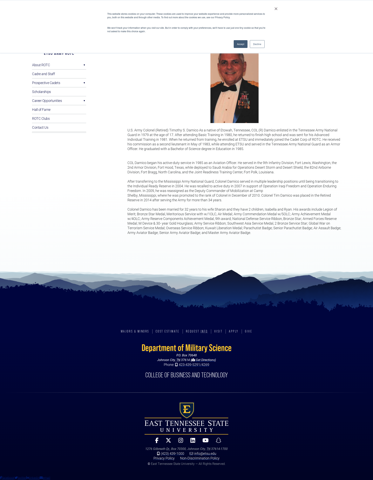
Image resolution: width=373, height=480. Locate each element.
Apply (234, 331)
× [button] (276, 7)
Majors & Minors (135, 331)
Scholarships (41, 91)
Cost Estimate (168, 331)
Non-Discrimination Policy (200, 458)
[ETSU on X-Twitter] (166, 442)
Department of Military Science (187, 347)
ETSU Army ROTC (59, 53)
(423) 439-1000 (172, 453)
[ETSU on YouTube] (204, 442)
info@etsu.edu (205, 453)
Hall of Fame (41, 109)
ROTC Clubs (41, 118)
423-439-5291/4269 (194, 364)
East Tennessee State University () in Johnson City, (186, 418)
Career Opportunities (47, 100)
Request (197, 331)
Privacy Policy (164, 458)
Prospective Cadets (46, 82)
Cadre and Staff (43, 73)
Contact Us (40, 127)
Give (248, 331)
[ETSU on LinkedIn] (191, 442)
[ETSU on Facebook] (155, 442)
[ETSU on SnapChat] (217, 442)
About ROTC (41, 64)
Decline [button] (257, 44)
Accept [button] (240, 44)
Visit (218, 331)
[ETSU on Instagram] (179, 442)
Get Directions (205, 360)
